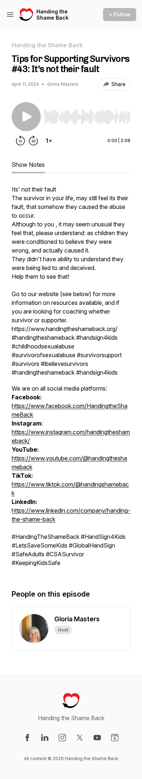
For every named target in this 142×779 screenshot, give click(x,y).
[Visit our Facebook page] (27, 737)
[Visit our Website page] (114, 737)
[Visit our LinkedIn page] (44, 737)
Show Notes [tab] (28, 164)
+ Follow (119, 14)
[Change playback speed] (49, 141)
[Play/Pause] (26, 116)
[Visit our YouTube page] (97, 737)
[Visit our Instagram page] (62, 737)
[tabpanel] (71, 379)
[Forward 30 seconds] (33, 141)
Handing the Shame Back (52, 14)
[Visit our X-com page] (79, 737)
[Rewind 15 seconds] (20, 141)
